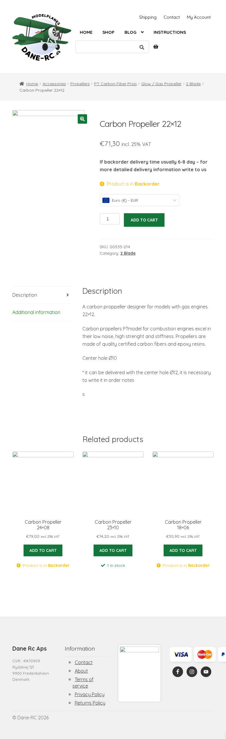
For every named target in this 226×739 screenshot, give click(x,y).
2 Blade (193, 83)
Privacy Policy (89, 694)
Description (24, 295)
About (81, 671)
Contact (172, 17)
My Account (199, 17)
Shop (108, 32)
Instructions (170, 32)
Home (86, 32)
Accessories (54, 83)
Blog (130, 32)
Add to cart (144, 220)
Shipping (148, 17)
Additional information (36, 312)
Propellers (80, 83)
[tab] (43, 295)
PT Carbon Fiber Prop (115, 83)
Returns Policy (90, 703)
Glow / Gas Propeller (161, 83)
